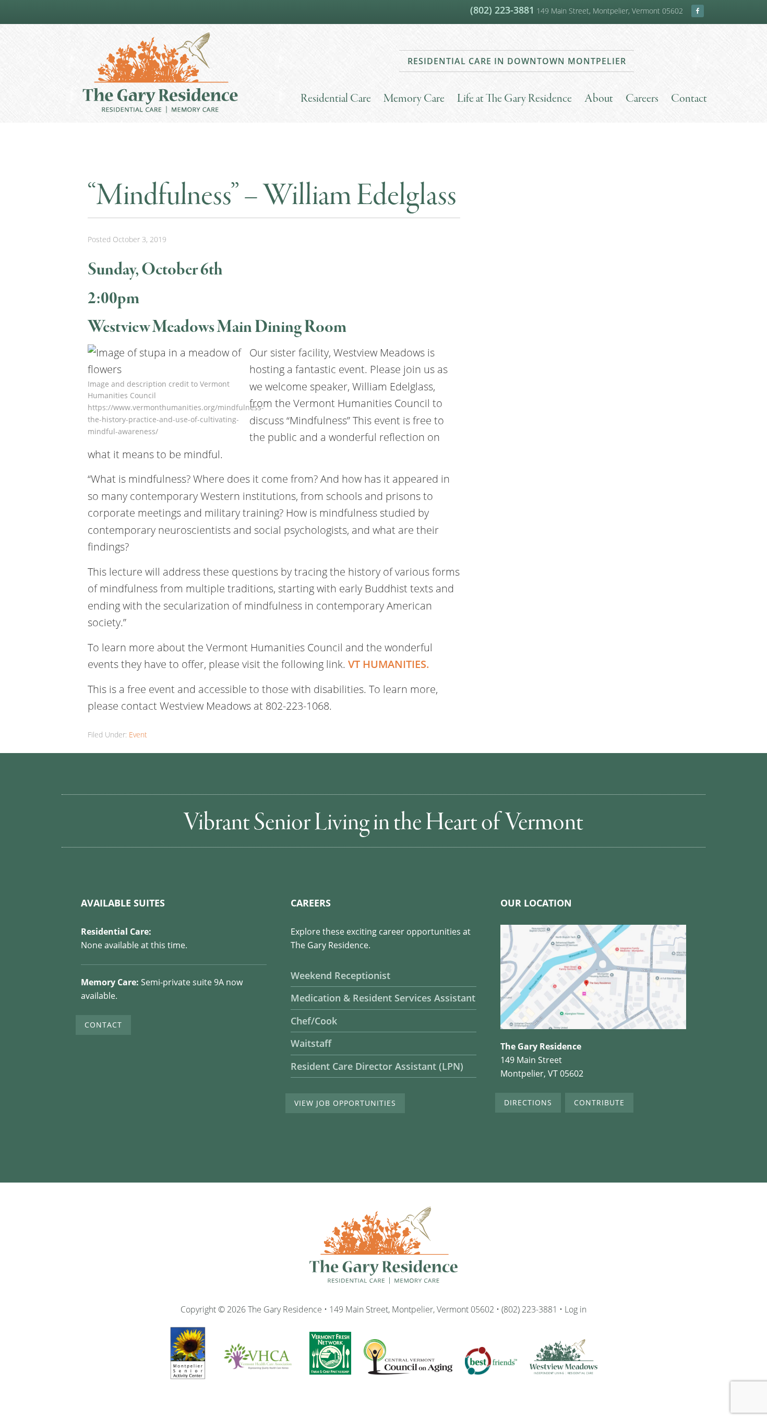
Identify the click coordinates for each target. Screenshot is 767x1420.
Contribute (599, 1102)
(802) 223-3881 (502, 10)
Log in (575, 1309)
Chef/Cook (314, 1021)
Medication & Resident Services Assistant (383, 998)
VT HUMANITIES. (388, 664)
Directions (528, 1102)
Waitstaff (311, 1043)
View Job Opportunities (345, 1103)
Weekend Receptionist (340, 976)
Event (138, 734)
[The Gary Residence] (160, 115)
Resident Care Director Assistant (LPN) (377, 1066)
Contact (103, 1025)
